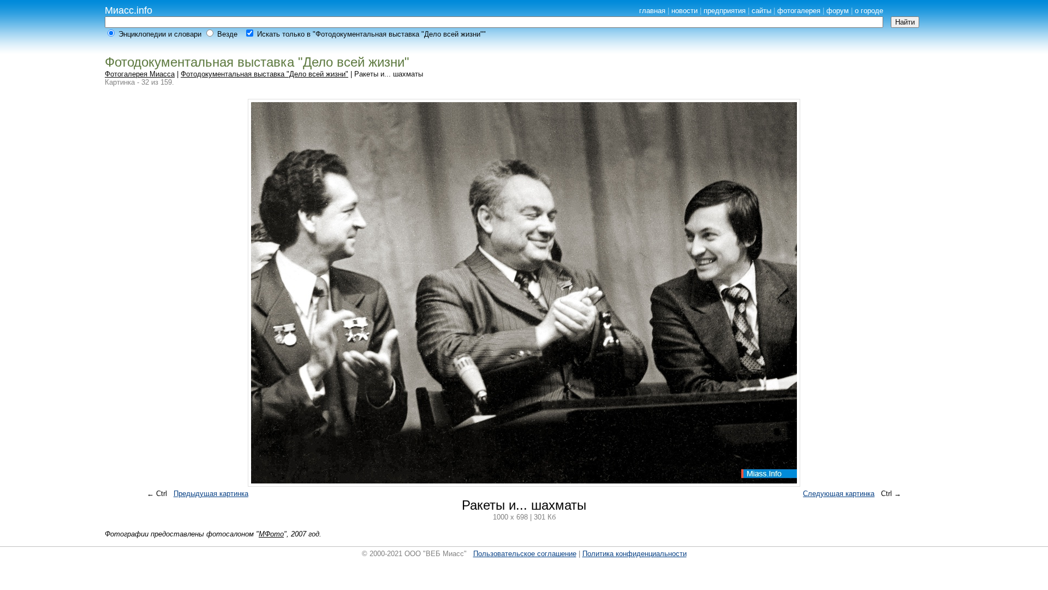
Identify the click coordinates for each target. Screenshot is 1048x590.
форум (837, 11)
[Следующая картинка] (524, 486)
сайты (761, 11)
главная (652, 11)
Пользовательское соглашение (524, 554)
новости (684, 11)
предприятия (725, 11)
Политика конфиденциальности (634, 554)
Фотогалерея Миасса (140, 74)
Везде (227, 34)
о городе (869, 11)
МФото (271, 534)
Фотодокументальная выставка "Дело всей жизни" (264, 74)
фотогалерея (798, 11)
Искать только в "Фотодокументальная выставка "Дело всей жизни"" (371, 34)
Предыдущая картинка (211, 493)
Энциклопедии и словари (159, 34)
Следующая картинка (838, 493)
